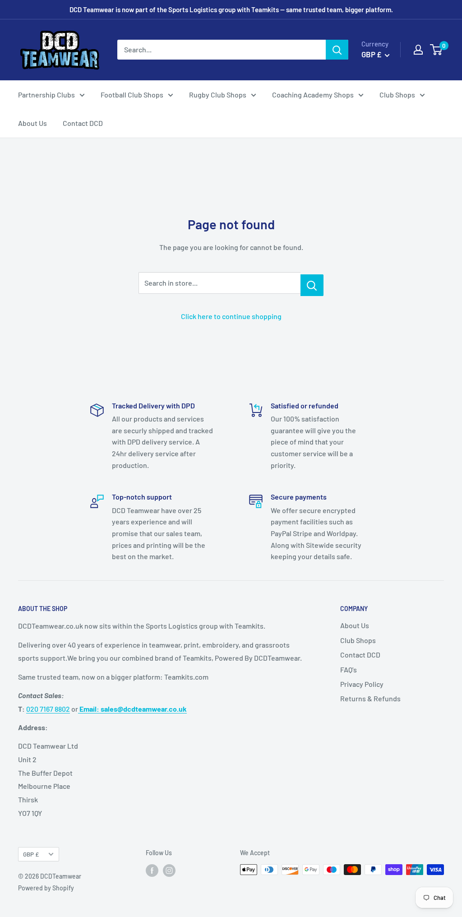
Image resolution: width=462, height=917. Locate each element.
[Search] (337, 50)
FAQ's (348, 669)
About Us (32, 123)
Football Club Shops (132, 94)
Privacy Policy (361, 684)
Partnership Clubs (46, 94)
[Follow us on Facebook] (152, 870)
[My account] (418, 50)
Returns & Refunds (370, 698)
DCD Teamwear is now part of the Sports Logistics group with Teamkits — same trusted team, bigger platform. (231, 9)
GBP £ (31, 854)
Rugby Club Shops (217, 94)
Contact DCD (83, 123)
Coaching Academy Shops (313, 94)
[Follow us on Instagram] (169, 870)
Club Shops (397, 94)
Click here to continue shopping (231, 316)
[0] (436, 49)
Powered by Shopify (46, 888)
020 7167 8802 (48, 708)
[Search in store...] (311, 285)
